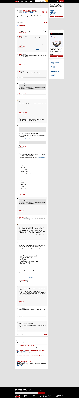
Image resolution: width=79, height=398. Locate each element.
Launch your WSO (56, 16)
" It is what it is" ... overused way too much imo (25, 345)
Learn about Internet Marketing (43, 396)
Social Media (52, 68)
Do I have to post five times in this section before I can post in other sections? (31, 350)
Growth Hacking (53, 67)
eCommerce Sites (53, 70)
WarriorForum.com (53, 13)
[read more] (27, 342)
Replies (18, 365)
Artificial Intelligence (53, 63)
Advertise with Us (45, 7)
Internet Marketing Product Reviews (55, 71)
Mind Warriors (52, 72)
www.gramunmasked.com (41, 157)
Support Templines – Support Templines (31, 138)
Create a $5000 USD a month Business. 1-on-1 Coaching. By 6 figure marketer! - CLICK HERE (30, 330)
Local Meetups (52, 76)
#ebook (18, 18)
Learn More (56, 56)
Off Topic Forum (53, 75)
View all (62, 59)
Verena (52, 11)
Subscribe (31, 12)
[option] (56, 45)
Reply (45, 22)
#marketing (21, 18)
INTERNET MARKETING (26, 12)
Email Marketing (53, 66)
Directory (49, 396)
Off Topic (24, 346)
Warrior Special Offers (34, 396)
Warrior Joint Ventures (53, 74)
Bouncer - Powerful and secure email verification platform (56, 49)
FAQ (24, 396)
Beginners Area (24, 351)
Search (46, 1)
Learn (31, 1)
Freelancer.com (57, 396)
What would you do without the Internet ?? (24, 361)
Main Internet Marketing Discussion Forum (56, 62)
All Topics (52, 61)
